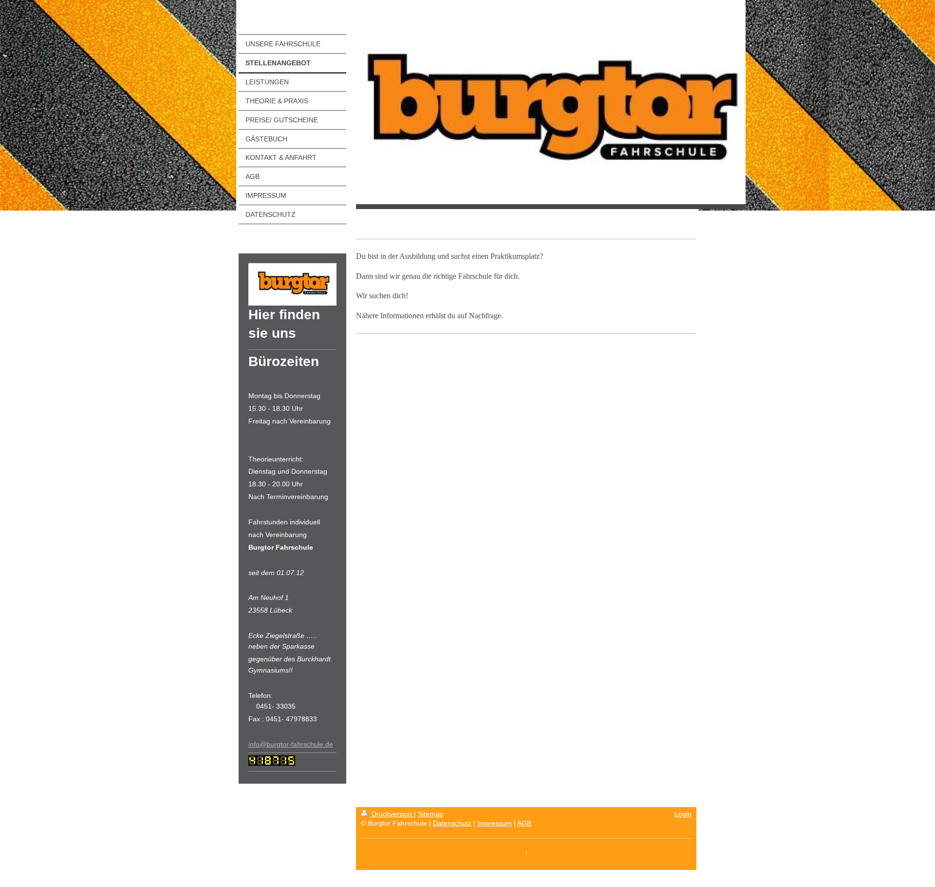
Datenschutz (452, 823)
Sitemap (430, 814)
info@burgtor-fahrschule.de (290, 744)
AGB (524, 823)
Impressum (494, 823)
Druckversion (392, 814)
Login (683, 814)
